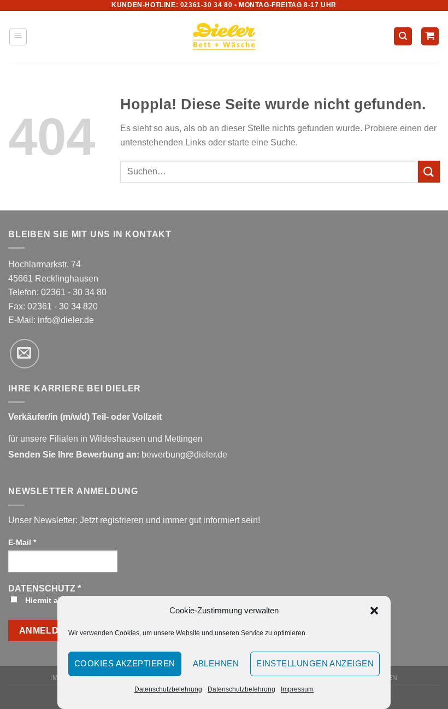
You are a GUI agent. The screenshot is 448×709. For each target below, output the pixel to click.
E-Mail (22, 542)
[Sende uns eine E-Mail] (24, 353)
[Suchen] (403, 36)
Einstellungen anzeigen (315, 663)
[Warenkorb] (430, 36)
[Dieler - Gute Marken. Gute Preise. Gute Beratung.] (224, 36)
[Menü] (18, 36)
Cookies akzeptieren (124, 663)
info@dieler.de (66, 320)
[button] (374, 610)
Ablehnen (216, 663)
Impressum (297, 689)
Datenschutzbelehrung (168, 689)
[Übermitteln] (429, 171)
